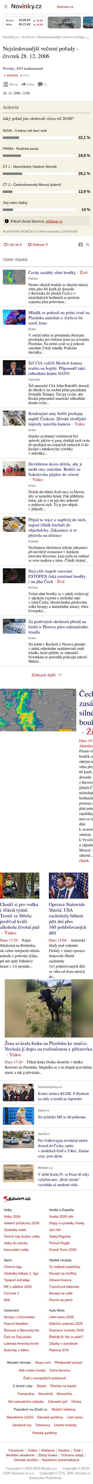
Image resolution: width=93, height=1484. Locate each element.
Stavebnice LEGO (19, 1417)
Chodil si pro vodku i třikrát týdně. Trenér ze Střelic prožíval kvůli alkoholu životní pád (19, 915)
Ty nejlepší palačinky (64, 1267)
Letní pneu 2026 (61, 1317)
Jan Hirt (55, 1230)
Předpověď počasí (68, 1362)
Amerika (34, 379)
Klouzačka (64, 1394)
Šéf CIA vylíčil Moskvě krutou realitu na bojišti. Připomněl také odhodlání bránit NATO (56, 368)
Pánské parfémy (44, 1433)
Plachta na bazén (63, 1386)
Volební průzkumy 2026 (21, 1223)
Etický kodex (47, 1455)
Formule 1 (11, 1293)
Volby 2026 (12, 1216)
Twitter (32, 1450)
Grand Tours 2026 (63, 1250)
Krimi (32, 329)
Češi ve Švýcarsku (17, 1337)
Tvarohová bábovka (64, 1286)
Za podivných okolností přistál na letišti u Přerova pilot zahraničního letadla (58, 627)
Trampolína (25, 1394)
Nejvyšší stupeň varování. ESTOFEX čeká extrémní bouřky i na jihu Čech (57, 576)
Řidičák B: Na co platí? (66, 1337)
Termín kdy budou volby (22, 1236)
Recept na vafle (61, 1293)
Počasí (33, 278)
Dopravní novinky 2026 (66, 1330)
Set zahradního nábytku (26, 1401)
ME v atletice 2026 (18, 1286)
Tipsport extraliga (17, 1280)
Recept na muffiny (63, 1273)
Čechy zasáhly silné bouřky (52, 272)
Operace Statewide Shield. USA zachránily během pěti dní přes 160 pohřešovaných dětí (67, 918)
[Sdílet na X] (87, 244)
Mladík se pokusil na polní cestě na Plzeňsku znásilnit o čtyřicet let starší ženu (59, 318)
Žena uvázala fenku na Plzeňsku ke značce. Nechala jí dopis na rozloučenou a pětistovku (48, 1046)
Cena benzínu (60, 1370)
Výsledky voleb (15, 1230)
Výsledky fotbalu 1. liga (21, 1273)
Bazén (41, 1386)
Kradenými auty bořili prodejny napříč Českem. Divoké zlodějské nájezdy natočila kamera (57, 418)
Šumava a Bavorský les (21, 1330)
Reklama (48, 1450)
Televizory (42, 1425)
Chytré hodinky (65, 1425)
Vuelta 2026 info (61, 1216)
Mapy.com (43, 1362)
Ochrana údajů (72, 1455)
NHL (7, 1300)
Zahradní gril (57, 1401)
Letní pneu (75, 1417)
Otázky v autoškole (63, 1343)
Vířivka (76, 1401)
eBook (13, 84)
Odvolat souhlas (26, 1460)
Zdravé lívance (60, 1280)
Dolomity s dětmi (16, 1350)
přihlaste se (54, 221)
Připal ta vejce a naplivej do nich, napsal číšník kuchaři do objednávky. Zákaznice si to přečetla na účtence (57, 527)
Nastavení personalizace (60, 1460)
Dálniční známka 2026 (66, 1323)
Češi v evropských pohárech (44, 1378)
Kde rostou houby (32, 1370)
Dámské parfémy (50, 1417)
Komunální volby (16, 1250)
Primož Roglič (59, 1243)
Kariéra (63, 1450)
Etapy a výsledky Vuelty (66, 1223)
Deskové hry (22, 1425)
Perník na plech (61, 1300)
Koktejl (33, 541)
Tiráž (77, 1450)
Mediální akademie (20, 1455)
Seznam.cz (65, 7)
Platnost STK (59, 1350)
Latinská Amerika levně (21, 1343)
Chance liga (13, 1267)
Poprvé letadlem (16, 1323)
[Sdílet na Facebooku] (80, 244)
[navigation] (6, 6)
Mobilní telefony (64, 1409)
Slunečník (45, 1394)
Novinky (8, 68)
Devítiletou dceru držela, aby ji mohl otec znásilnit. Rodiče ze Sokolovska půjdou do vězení (55, 469)
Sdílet (31, 84)
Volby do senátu (16, 1243)
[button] (14, 277)
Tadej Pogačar (60, 1236)
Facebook (16, 1450)
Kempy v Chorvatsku (19, 1317)
